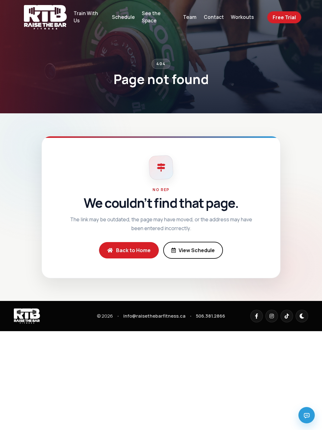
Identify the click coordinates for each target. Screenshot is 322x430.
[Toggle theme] (302, 316)
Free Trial (284, 17)
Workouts (242, 17)
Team (190, 17)
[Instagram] (271, 316)
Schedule (123, 17)
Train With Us (86, 17)
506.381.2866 (210, 316)
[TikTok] (286, 316)
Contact (214, 17)
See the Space (151, 17)
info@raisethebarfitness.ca (154, 316)
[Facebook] (256, 316)
